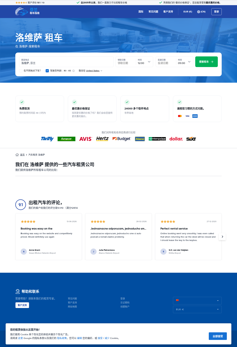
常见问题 (153, 11)
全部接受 (218, 336)
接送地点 (25, 60)
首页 (22, 154)
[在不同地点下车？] (20, 70)
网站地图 (72, 306)
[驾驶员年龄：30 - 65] (47, 70)
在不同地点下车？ (32, 70)
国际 (140, 11)
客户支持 (168, 11)
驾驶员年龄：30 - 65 (60, 70)
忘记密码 (124, 302)
